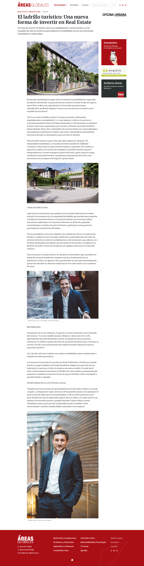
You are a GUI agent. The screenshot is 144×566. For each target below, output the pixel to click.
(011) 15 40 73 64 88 (27, 550)
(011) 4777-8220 (25, 546)
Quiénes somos (116, 538)
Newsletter (74, 5)
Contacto (85, 5)
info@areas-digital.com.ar (29, 553)
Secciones (59, 5)
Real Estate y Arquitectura (29, 12)
